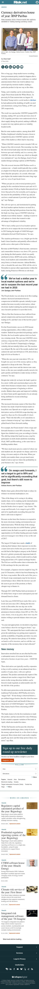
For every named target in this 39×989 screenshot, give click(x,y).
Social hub (28, 969)
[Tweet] (2, 67)
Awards (4, 7)
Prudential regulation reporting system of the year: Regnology (13, 835)
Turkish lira (28, 784)
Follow (19, 765)
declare (33, 100)
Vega (2, 787)
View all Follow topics (7, 969)
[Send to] (18, 67)
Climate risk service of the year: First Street (13, 891)
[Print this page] (21, 67)
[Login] (37, 2)
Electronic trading (6, 782)
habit (28, 543)
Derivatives (21, 779)
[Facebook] (6, 67)
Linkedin (10, 969)
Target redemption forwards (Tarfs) (12, 784)
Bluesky (21, 969)
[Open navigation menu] (2, 2)
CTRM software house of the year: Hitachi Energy (12, 865)
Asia (15, 779)
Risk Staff (7, 59)
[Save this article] (14, 67)
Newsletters (17, 969)
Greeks (16, 782)
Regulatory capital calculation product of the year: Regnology (12, 808)
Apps (25, 969)
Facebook (14, 969)
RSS (32, 969)
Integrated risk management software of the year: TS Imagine (13, 916)
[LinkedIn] (10, 67)
